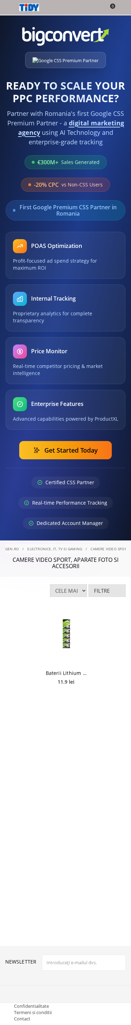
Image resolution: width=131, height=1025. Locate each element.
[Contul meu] (121, 8)
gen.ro (12, 548)
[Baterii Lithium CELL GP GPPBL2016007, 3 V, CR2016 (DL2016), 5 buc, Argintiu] (66, 636)
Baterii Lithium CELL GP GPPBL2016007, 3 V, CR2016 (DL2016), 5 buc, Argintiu (66, 673)
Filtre (102, 590)
